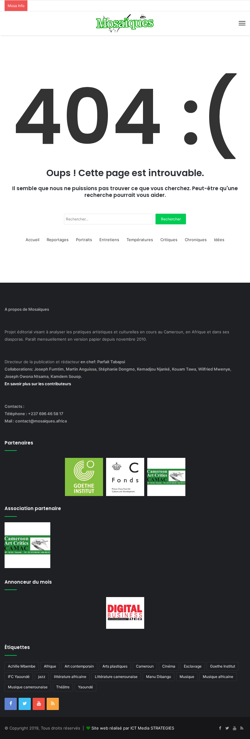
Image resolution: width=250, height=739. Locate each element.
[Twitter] (25, 704)
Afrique (50, 666)
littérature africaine (70, 676)
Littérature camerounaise (116, 676)
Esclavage (193, 666)
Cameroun (145, 666)
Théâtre (63, 687)
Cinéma (168, 666)
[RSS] (53, 704)
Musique (187, 676)
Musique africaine (218, 676)
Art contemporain (79, 666)
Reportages (58, 239)
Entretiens (109, 239)
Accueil (32, 239)
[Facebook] (11, 704)
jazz (41, 676)
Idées (219, 239)
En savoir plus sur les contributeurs (38, 383)
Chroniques (196, 239)
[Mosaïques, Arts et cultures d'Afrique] (125, 23)
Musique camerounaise (28, 687)
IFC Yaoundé (19, 676)
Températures (140, 239)
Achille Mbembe (21, 666)
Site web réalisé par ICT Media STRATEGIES (132, 728)
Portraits (84, 239)
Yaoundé (85, 687)
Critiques (168, 239)
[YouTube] (39, 704)
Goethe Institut (222, 666)
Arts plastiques (114, 666)
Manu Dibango (158, 676)
